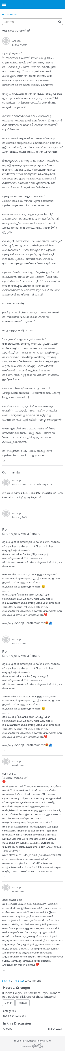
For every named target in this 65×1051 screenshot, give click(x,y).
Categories (9, 1011)
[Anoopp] (6, 41)
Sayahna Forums (32, 4)
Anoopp (16, 40)
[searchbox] (32, 21)
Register (19, 980)
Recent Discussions (14, 1015)
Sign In (6, 980)
